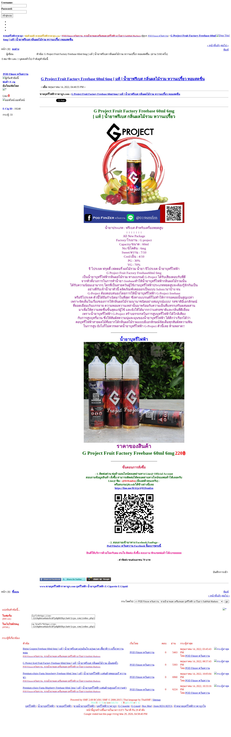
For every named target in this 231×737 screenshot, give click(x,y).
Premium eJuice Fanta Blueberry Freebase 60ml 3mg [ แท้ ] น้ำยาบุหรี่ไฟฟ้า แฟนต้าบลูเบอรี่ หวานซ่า (75, 687)
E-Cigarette (124, 706)
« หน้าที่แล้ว (213, 45)
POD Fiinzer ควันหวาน (142, 652)
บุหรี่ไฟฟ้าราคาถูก (107, 706)
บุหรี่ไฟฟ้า (30, 706)
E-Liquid (135, 706)
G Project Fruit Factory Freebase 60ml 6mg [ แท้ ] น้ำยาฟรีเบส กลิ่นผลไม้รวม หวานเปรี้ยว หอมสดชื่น (123, 79)
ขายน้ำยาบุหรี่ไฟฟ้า (84, 706)
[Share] (50, 580)
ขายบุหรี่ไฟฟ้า (64, 706)
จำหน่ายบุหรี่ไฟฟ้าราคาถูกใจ (190, 706)
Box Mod (147, 706)
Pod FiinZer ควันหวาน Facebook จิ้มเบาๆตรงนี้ (134, 545)
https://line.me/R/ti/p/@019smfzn (134, 488)
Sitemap (157, 699)
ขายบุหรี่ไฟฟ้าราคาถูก (13, 36)
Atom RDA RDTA (162, 706)
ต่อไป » (225, 45)
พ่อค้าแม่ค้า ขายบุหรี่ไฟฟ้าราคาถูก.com (42, 36)
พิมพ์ (226, 49)
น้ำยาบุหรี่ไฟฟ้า (46, 706)
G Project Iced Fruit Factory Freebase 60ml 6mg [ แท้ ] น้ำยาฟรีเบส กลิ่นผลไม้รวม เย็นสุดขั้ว (70, 663)
